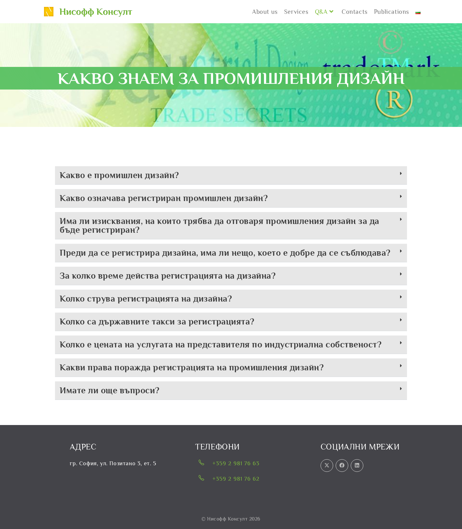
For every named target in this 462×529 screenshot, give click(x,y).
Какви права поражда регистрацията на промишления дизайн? (192, 367)
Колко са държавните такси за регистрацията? (157, 321)
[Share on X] (327, 465)
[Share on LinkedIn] (357, 465)
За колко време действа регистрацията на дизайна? (168, 276)
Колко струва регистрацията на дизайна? (146, 298)
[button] (231, 175)
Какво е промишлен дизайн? (119, 175)
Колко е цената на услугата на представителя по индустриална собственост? (221, 344)
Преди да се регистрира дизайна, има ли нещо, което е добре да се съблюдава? (225, 253)
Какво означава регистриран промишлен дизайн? (164, 198)
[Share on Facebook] (342, 465)
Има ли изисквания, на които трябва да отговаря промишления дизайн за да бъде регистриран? (219, 225)
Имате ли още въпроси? (110, 390)
